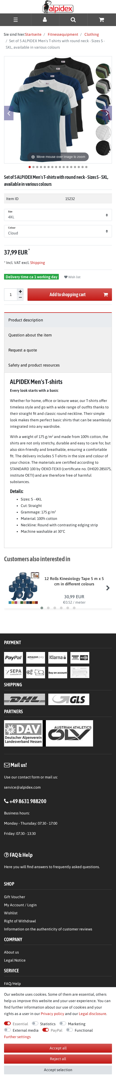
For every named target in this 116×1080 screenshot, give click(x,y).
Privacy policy (52, 1014)
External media (26, 1030)
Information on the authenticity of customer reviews (48, 929)
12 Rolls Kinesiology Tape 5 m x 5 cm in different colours (74, 581)
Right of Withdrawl (20, 921)
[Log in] (45, 19)
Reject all (58, 1059)
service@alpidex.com (22, 787)
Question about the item (30, 335)
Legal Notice (15, 960)
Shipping (37, 262)
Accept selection (58, 1070)
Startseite (33, 34)
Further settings (17, 1037)
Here (8, 867)
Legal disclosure (92, 1014)
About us (11, 952)
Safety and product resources (34, 365)
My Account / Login (20, 905)
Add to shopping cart (68, 294)
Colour (12, 227)
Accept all (58, 1048)
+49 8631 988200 (27, 801)
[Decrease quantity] (20, 298)
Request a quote (22, 350)
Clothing (91, 34)
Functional (84, 1030)
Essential (20, 1024)
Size (10, 211)
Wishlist (11, 913)
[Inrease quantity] (20, 291)
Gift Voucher (14, 897)
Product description (25, 320)
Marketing (77, 1024)
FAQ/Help (12, 983)
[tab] (58, 320)
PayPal (56, 1030)
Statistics (48, 1024)
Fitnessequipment (62, 34)
